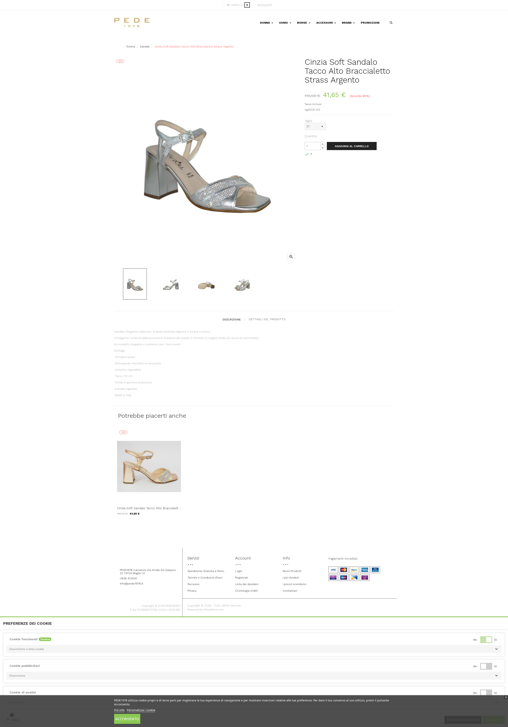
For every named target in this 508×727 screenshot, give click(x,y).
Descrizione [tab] (231, 319)
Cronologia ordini (246, 590)
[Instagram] (152, 559)
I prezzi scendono (294, 584)
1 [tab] (254, 524)
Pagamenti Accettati (342, 558)
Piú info (119, 710)
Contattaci (290, 590)
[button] (254, 649)
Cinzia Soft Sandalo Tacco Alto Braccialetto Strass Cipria (148, 508)
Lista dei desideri (246, 584)
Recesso (193, 584)
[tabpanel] (149, 475)
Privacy (192, 590)
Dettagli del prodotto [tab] (267, 319)
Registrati (241, 577)
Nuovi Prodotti (292, 571)
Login (238, 571)
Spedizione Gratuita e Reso (206, 571)
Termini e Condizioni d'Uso (205, 577)
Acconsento (127, 718)
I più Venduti (291, 577)
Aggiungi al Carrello (352, 146)
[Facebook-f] (141, 559)
